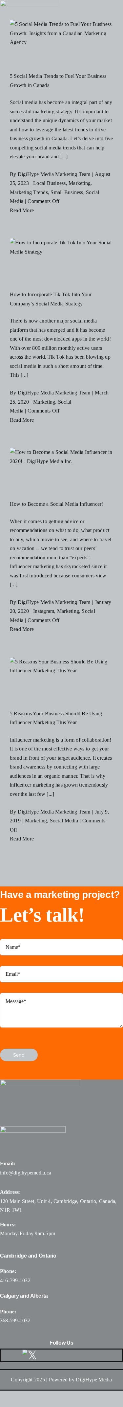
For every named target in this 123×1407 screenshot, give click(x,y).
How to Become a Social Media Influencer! (56, 504)
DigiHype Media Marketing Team (54, 174)
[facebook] (48, 1355)
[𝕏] (29, 1355)
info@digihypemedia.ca (25, 1172)
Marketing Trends (29, 192)
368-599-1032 (15, 1320)
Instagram (43, 611)
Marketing (80, 183)
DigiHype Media (94, 1379)
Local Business (49, 183)
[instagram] (64, 1355)
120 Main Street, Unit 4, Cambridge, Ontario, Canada (57, 1201)
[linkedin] (95, 1355)
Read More (22, 210)
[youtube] (80, 1355)
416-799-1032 (15, 1280)
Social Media (64, 820)
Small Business (67, 192)
